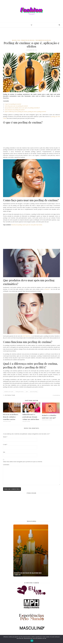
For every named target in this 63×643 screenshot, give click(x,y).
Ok (32, 640)
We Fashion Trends (10, 395)
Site (4, 452)
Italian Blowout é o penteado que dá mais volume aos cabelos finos (31, 417)
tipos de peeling (33, 391)
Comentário (6, 464)
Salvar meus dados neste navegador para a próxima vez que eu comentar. (22, 461)
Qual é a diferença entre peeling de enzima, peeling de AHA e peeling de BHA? (25, 111)
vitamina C (47, 289)
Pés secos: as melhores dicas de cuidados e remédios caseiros (10, 417)
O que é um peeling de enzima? (13, 104)
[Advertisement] (31, 34)
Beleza (14, 40)
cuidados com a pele (8, 391)
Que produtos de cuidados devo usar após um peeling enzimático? (22, 108)
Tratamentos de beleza (43, 40)
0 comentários (56, 395)
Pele (18, 40)
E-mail (5, 444)
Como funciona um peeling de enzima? (15, 109)
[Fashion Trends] (31, 11)
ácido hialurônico (26, 336)
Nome (5, 437)
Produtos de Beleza (27, 40)
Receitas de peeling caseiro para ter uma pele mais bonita (26, 224)
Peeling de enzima (20, 391)
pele (27, 391)
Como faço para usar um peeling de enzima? (16, 106)
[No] (61, 639)
